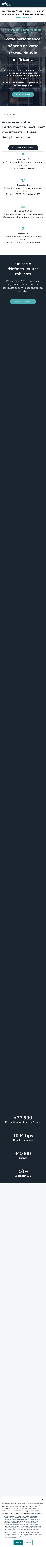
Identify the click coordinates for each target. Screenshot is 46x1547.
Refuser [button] (28, 1542)
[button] (43, 1499)
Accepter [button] (18, 1542)
